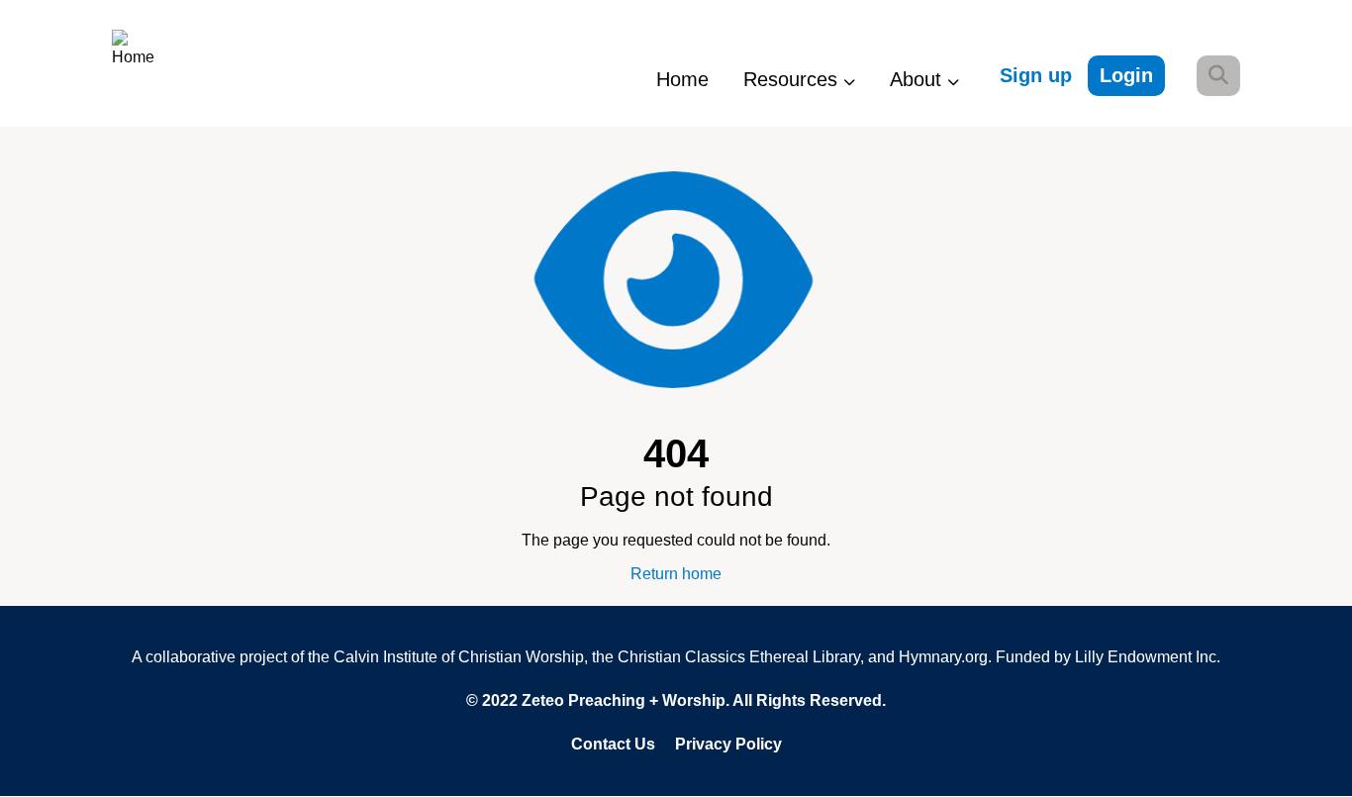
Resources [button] (793, 79)
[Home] (153, 63)
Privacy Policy (728, 744)
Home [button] (682, 79)
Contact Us (613, 744)
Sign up (1036, 75)
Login (1126, 75)
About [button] (918, 79)
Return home (676, 573)
